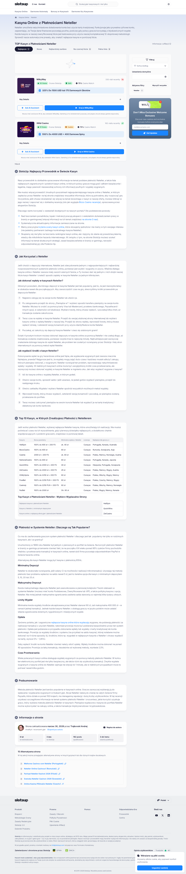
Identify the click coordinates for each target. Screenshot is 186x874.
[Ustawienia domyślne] (150, 76)
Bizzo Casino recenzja (89, 202)
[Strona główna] (21, 4)
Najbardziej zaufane (57, 49)
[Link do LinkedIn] (168, 815)
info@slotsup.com (57, 845)
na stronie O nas (89, 219)
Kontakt (42, 4)
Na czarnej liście (82, 49)
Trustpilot (163, 850)
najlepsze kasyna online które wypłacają (70, 622)
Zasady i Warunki (57, 814)
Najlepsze (23, 49)
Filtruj (151, 60)
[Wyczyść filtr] (141, 90)
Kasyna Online (24, 17)
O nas (34, 4)
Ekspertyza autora (55, 729)
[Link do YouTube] (156, 815)
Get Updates (152, 133)
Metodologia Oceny (23, 818)
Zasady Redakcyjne (23, 821)
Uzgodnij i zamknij (160, 868)
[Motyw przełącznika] (168, 4)
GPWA (59, 850)
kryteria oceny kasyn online (51, 227)
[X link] (162, 815)
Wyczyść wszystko (159, 85)
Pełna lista (104, 49)
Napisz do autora (114, 727)
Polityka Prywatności (58, 818)
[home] (16, 17)
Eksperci (18, 814)
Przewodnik (124, 814)
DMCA (71, 850)
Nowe (39, 49)
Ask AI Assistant (32, 108)
